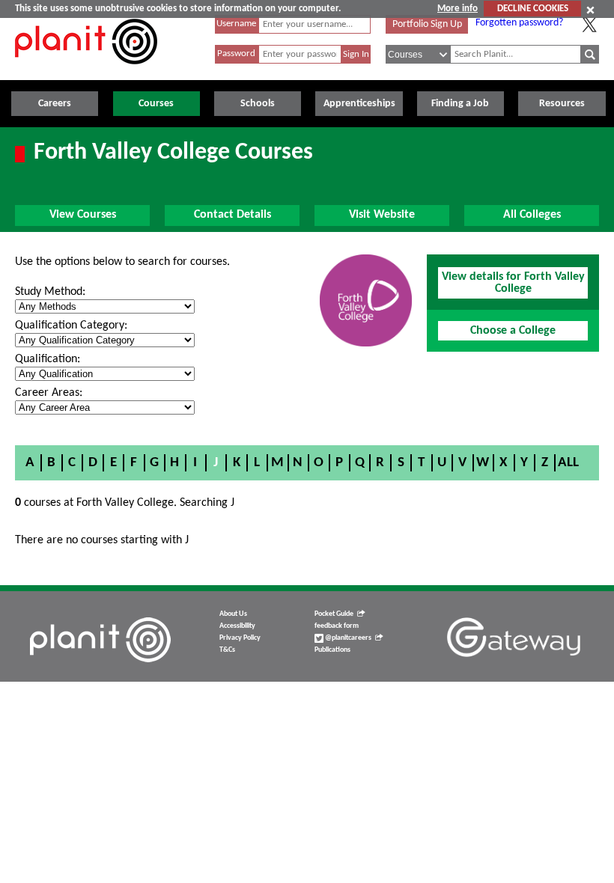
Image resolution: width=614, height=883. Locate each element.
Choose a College (513, 331)
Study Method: (50, 292)
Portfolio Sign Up (427, 24)
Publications (332, 650)
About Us (233, 614)
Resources (562, 104)
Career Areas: (48, 393)
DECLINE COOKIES (532, 8)
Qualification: (47, 359)
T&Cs (227, 650)
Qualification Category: (71, 325)
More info (457, 8)
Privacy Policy (240, 638)
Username (236, 23)
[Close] (590, 9)
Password (236, 53)
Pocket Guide (333, 614)
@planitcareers (347, 638)
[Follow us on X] (589, 24)
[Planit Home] (86, 73)
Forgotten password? (519, 22)
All (568, 463)
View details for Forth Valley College (513, 283)
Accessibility (237, 626)
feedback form (336, 626)
